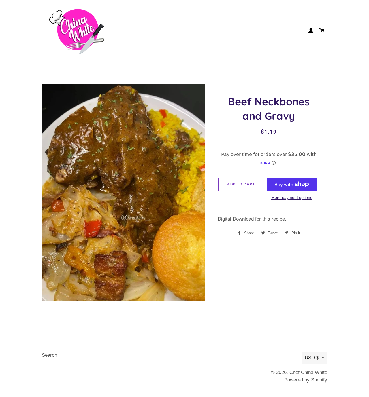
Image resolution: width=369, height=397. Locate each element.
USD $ (312, 357)
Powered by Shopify (305, 380)
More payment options (291, 197)
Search (49, 355)
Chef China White (308, 372)
